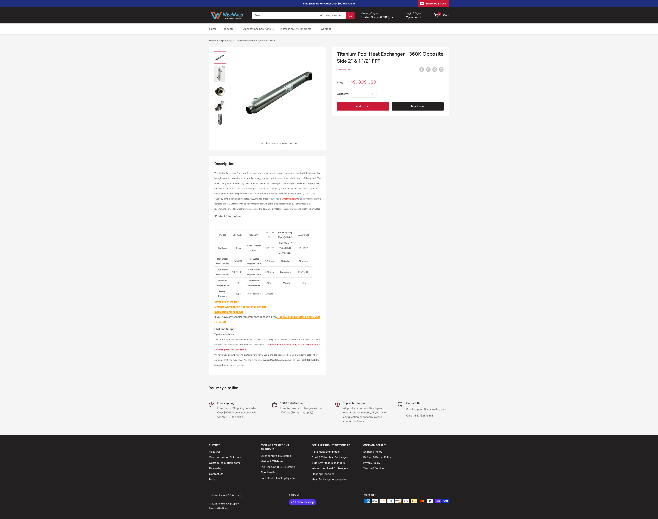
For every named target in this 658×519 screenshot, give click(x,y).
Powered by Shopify (219, 508)
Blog (212, 479)
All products (225, 40)
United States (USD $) (222, 495)
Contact (326, 28)
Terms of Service (373, 468)
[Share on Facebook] (421, 69)
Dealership (215, 468)
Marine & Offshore (271, 461)
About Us (214, 451)
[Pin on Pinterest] (428, 69)
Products (228, 28)
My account (414, 17)
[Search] (350, 15)
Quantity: (343, 93)
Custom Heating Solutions (225, 457)
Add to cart (363, 106)
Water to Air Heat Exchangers (330, 468)
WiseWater (344, 69)
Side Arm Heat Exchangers (328, 462)
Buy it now (417, 106)
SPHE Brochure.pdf (226, 301)
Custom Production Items (224, 462)
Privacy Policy (371, 462)
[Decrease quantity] (354, 93)
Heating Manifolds (323, 474)
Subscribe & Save (436, 3)
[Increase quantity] (372, 93)
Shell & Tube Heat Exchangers (330, 457)
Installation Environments (295, 28)
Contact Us (216, 474)
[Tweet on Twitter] (434, 69)
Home (213, 28)
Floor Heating (268, 472)
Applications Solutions (257, 28)
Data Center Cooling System (278, 478)
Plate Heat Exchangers (325, 451)
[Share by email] (441, 69)
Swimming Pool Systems (275, 455)
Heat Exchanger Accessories (329, 479)
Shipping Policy (372, 451)
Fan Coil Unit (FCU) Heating (277, 467)
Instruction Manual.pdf (228, 311)
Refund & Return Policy (377, 457)
